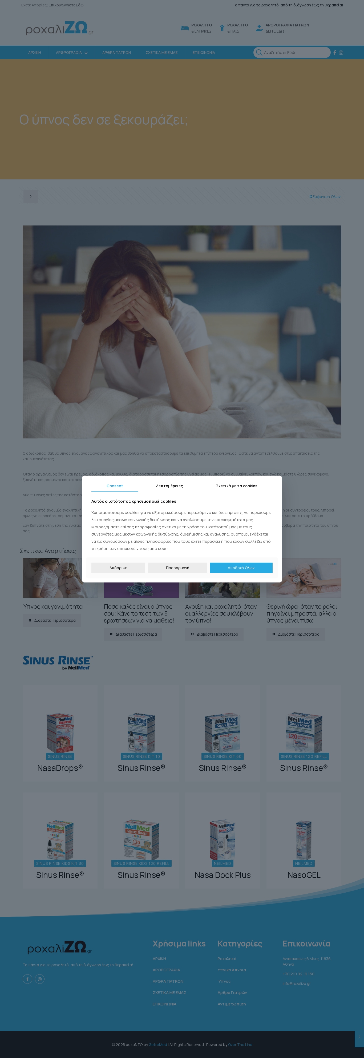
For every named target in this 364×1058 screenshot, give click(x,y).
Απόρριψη (118, 567)
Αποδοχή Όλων (241, 567)
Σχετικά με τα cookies (236, 485)
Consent (115, 485)
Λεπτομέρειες (169, 485)
